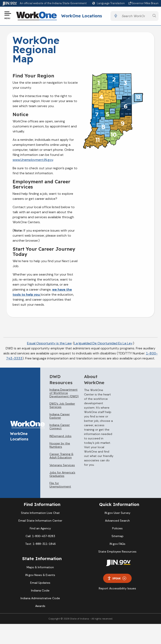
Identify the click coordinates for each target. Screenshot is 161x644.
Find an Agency (40, 528)
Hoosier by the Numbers (59, 445)
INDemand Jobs (60, 436)
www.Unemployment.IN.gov (33, 160)
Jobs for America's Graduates (62, 474)
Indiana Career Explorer (59, 416)
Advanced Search (117, 520)
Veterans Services (62, 465)
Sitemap (117, 536)
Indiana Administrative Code (40, 598)
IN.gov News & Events (40, 575)
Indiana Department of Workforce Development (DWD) (64, 393)
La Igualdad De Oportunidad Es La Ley (103, 343)
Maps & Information (40, 567)
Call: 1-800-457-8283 (40, 536)
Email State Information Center (40, 520)
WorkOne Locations (81, 15)
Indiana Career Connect (59, 426)
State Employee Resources (117, 551)
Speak (116, 578)
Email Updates (40, 583)
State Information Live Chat (40, 513)
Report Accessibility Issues (117, 588)
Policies (117, 528)
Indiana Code (40, 590)
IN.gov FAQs (117, 544)
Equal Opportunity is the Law (49, 343)
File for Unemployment (60, 484)
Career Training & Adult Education (61, 455)
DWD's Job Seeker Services (62, 405)
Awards (40, 606)
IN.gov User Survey (117, 513)
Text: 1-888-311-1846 (40, 544)
